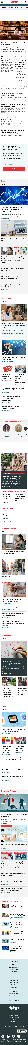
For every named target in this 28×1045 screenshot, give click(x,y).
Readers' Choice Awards (14, 982)
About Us (14, 1013)
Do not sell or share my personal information (14, 1026)
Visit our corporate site (18, 1040)
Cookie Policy (14, 1021)
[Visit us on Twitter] (2, 1036)
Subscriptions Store (14, 967)
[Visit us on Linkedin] (18, 1036)
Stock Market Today (14, 993)
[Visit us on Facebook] (8, 1036)
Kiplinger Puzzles (14, 984)
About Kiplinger (14, 980)
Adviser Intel (14, 998)
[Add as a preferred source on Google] (22, 1031)
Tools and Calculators (14, 1000)
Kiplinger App (14, 971)
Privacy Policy (14, 1019)
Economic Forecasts (14, 995)
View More (5, 184)
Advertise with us (14, 1024)
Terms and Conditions (14, 1017)
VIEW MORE (6, 301)
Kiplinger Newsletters (14, 974)
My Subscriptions (14, 969)
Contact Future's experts (14, 1015)
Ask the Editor (14, 987)
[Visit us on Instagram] (13, 1036)
